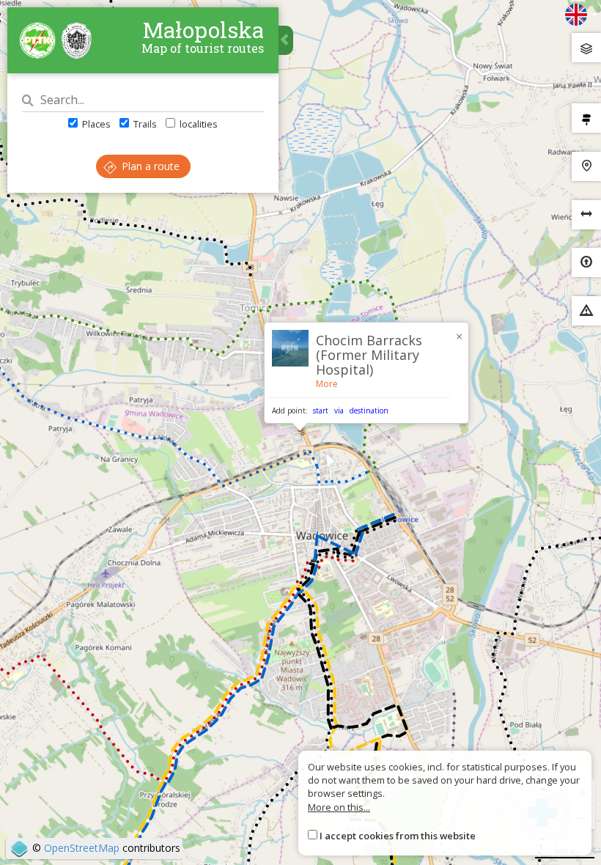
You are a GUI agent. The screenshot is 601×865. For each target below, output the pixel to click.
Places (95, 123)
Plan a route (149, 166)
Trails (144, 123)
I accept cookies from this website (398, 835)
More (327, 384)
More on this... (339, 807)
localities (197, 123)
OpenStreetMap (81, 848)
